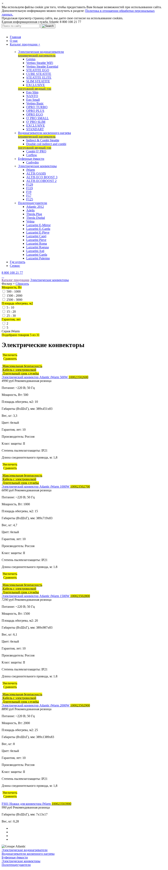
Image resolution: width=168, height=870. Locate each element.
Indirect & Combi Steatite (42, 140)
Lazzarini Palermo (38, 258)
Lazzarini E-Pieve (37, 232)
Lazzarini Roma (36, 243)
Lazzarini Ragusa (37, 247)
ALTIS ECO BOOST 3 (41, 177)
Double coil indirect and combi (46, 144)
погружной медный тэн (34, 88)
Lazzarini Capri (36, 236)
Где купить (17, 262)
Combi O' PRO (36, 151)
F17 (28, 195)
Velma (30, 221)
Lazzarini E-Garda (38, 229)
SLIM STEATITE (38, 81)
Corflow (31, 155)
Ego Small (33, 99)
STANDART (35, 129)
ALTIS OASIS (36, 173)
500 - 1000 (14, 291)
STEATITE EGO (37, 70)
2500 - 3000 (14, 299)
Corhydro (32, 162)
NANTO (32, 96)
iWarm (30, 170)
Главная (15, 37)
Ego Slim (32, 92)
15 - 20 (11, 311)
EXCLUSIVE (35, 85)
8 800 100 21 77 (12, 272)
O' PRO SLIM (35, 122)
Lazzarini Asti (35, 251)
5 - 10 (10, 307)
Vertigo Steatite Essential (42, 66)
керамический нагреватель (37, 55)
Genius (30, 59)
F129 (29, 184)
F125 (29, 199)
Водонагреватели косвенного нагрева (44, 133)
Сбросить (22, 283)
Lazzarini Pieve (36, 240)
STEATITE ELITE (38, 77)
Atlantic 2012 (35, 206)
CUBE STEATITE (38, 74)
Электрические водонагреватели (41, 51)
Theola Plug (34, 214)
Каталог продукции (25, 44)
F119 (29, 188)
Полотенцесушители (32, 203)
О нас (14, 40)
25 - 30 (11, 315)
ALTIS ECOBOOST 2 (41, 181)
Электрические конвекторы (37, 166)
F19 (28, 192)
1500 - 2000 (14, 295)
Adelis (30, 210)
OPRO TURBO (37, 107)
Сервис (15, 265)
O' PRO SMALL (37, 118)
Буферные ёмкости (31, 158)
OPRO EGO (34, 114)
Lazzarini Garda (36, 254)
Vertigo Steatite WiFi (39, 63)
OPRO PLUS (35, 110)
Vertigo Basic (35, 103)
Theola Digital (35, 217)
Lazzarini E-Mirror (38, 225)
